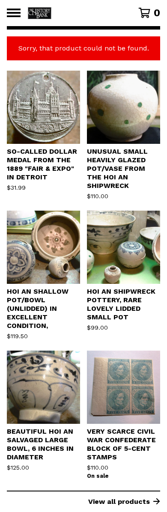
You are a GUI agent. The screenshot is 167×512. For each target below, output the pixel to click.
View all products (119, 501)
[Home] (73, 13)
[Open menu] (14, 13)
